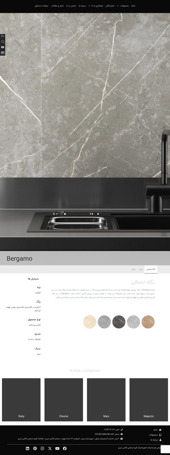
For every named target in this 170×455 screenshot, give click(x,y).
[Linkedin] (27, 448)
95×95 (38, 339)
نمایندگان (110, 6)
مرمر (39, 354)
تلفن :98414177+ (111, 429)
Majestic (149, 416)
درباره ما (82, 6)
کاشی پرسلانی (35, 325)
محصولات (153, 435)
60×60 (31, 339)
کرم (36, 310)
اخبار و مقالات (57, 6)
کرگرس (38, 292)
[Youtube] (57, 448)
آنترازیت (37, 307)
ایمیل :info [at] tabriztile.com (107, 434)
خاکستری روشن (17, 307)
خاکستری (29, 307)
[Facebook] (64, 448)
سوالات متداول (41, 6)
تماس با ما (71, 6)
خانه (133, 6)
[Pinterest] (35, 448)
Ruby (21, 416)
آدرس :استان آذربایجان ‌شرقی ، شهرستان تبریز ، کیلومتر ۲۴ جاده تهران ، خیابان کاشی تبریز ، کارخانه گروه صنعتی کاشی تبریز (68, 438)
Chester (63, 416)
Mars (106, 416)
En (2, 36)
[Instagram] (42, 448)
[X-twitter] (49, 448)
